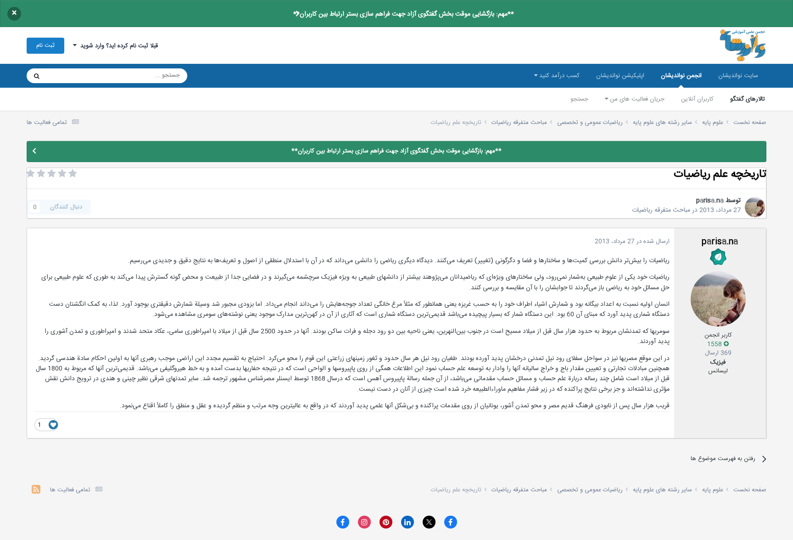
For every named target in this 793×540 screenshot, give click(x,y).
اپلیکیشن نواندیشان (620, 76)
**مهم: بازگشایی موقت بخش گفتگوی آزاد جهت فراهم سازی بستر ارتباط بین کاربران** (403, 14)
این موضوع (71, 75)
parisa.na (710, 200)
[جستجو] (37, 75)
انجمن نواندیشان (681, 76)
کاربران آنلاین (697, 99)
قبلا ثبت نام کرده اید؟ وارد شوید (117, 46)
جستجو (579, 99)
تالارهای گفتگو (747, 99)
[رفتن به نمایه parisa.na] (755, 207)
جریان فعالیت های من (636, 99)
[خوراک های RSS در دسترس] (36, 490)
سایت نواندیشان (738, 76)
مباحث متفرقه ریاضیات (661, 210)
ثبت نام (45, 45)
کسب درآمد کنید (558, 76)
